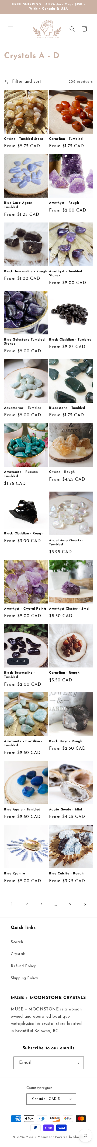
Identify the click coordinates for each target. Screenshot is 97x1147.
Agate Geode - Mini (65, 809)
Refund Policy (23, 966)
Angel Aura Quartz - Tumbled (66, 542)
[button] (11, 29)
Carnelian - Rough (64, 672)
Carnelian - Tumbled (65, 139)
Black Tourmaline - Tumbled (19, 675)
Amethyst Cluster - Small (69, 608)
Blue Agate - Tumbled (22, 809)
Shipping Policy (24, 978)
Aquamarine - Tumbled (22, 408)
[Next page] (85, 904)
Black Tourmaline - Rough (25, 271)
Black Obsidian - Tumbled (70, 339)
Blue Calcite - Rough (66, 873)
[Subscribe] (78, 1063)
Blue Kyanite (14, 873)
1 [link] (12, 905)
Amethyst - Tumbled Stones (65, 273)
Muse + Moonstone (40, 1137)
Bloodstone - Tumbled (67, 408)
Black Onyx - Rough (65, 741)
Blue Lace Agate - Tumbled (19, 205)
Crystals (18, 954)
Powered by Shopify (70, 1137)
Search (17, 942)
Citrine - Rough (62, 472)
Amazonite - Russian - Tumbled (22, 474)
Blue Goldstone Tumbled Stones (24, 342)
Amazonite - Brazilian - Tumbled (23, 743)
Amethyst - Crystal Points (25, 608)
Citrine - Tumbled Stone (24, 139)
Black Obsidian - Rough (23, 533)
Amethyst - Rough (64, 203)
